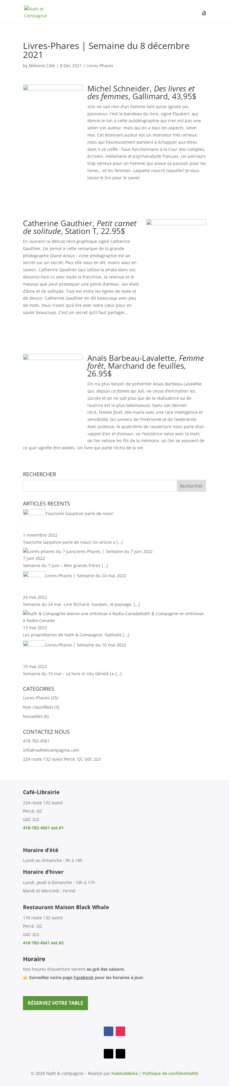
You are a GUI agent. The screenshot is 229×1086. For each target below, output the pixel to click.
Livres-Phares (99, 65)
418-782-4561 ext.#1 (43, 828)
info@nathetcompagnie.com (51, 750)
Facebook (84, 977)
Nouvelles (33, 716)
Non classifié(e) (38, 707)
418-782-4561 (36, 741)
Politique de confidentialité (170, 1073)
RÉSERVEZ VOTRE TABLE (55, 1003)
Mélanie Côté (42, 65)
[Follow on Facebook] (108, 1031)
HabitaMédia (125, 1073)
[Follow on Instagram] (120, 1031)
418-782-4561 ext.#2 (43, 943)
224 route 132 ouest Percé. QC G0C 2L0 (61, 759)
